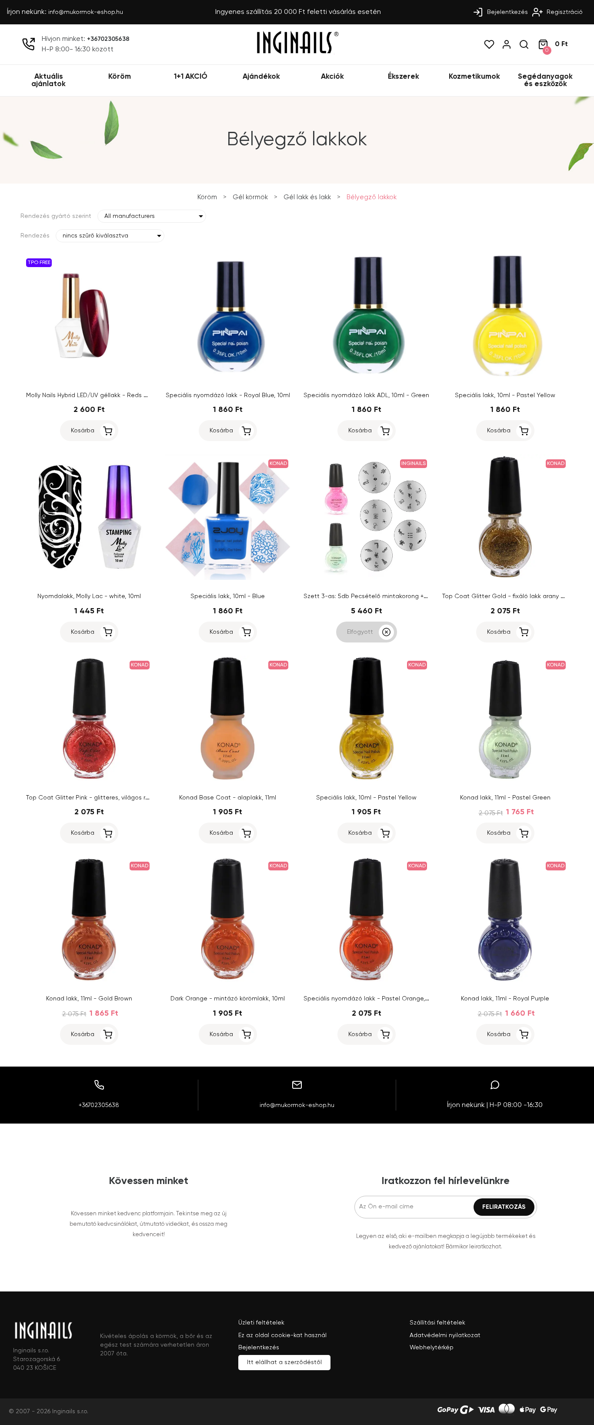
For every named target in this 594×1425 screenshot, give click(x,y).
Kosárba (82, 431)
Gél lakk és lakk (307, 197)
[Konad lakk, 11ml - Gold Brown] (89, 980)
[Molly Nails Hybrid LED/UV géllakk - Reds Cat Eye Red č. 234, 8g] (89, 377)
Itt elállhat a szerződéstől (284, 1362)
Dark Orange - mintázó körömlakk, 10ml (227, 999)
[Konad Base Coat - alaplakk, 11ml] (227, 779)
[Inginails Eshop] (297, 53)
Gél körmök (250, 197)
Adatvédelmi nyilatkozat (445, 1335)
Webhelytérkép (432, 1348)
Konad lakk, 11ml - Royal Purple (505, 999)
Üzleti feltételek (261, 1323)
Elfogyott (360, 632)
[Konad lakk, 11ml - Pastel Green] (505, 779)
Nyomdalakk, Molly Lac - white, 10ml (89, 596)
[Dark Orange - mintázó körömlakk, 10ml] (227, 980)
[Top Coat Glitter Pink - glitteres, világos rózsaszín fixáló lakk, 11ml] (89, 779)
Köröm (119, 76)
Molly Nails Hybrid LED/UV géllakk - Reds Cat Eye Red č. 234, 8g (118, 395)
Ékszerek (403, 76)
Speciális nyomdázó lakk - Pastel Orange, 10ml (372, 999)
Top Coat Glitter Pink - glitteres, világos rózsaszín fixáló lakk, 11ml (120, 798)
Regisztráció (564, 12)
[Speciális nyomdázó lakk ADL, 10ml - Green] (366, 377)
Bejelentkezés (506, 12)
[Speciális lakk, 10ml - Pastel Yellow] (505, 377)
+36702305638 (108, 39)
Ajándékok (261, 76)
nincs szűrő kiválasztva (95, 236)
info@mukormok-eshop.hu (85, 12)
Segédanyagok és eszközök (545, 80)
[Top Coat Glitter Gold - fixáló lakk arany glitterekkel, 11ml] (505, 578)
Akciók (332, 76)
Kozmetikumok (474, 76)
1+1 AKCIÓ (190, 76)
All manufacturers (129, 216)
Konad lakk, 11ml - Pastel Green (505, 798)
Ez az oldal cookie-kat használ (282, 1335)
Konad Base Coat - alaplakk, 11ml (227, 798)
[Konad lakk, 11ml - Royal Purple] (505, 980)
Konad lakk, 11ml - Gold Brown (89, 999)
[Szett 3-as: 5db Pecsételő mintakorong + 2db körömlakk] (366, 578)
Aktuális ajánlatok (48, 80)
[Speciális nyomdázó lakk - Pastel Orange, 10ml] (366, 980)
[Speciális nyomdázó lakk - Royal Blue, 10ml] (227, 377)
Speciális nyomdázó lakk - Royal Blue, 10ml (228, 395)
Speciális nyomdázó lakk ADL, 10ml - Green (366, 395)
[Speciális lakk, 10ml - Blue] (227, 578)
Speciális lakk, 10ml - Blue (227, 596)
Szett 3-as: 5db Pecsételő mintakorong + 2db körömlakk (385, 596)
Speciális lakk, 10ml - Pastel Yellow (505, 395)
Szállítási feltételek (437, 1323)
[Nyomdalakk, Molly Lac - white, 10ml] (89, 578)
